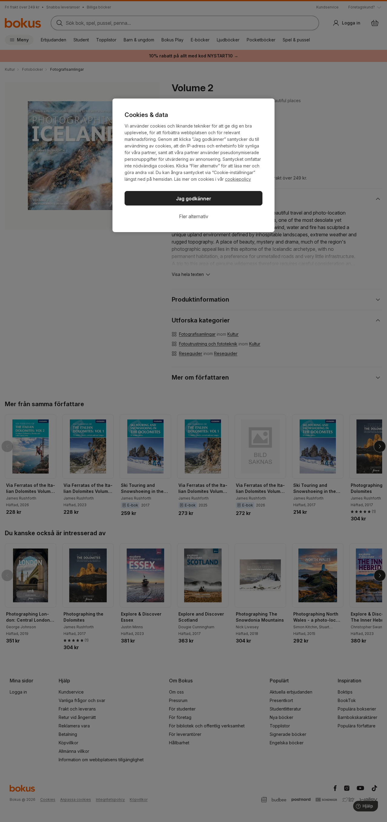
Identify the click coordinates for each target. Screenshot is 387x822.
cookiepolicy (238, 179)
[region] (193, 165)
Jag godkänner (193, 199)
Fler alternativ (193, 216)
